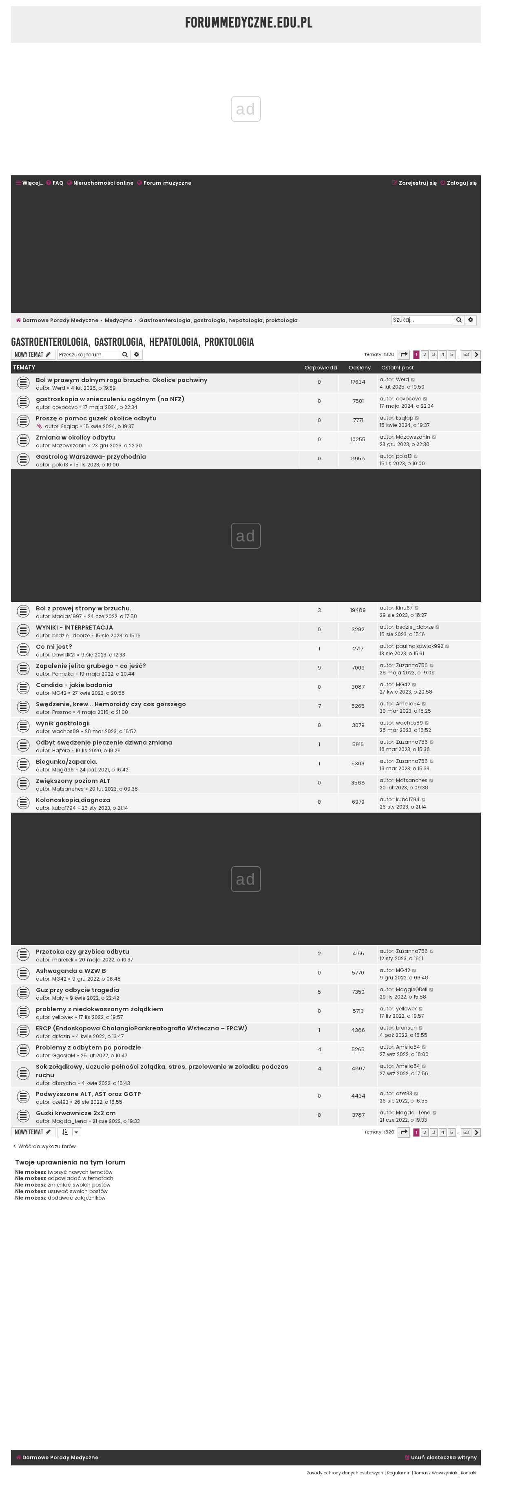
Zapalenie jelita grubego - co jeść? (91, 666)
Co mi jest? (54, 647)
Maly (58, 997)
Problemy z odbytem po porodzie (88, 1047)
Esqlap (69, 426)
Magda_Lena (69, 1121)
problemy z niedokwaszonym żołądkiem (100, 1009)
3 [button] (433, 354)
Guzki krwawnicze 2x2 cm (76, 1113)
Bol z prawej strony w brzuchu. (83, 608)
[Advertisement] (246, 250)
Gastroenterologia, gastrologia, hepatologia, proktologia (132, 342)
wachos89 (65, 731)
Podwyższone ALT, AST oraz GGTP (88, 1094)
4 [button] (442, 354)
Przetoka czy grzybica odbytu (82, 952)
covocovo (64, 407)
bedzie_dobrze (71, 635)
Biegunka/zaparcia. (66, 762)
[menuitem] (54, 183)
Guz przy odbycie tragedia (77, 990)
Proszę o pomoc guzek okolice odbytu (96, 418)
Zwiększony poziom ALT (73, 781)
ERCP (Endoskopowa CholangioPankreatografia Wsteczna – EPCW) (142, 1028)
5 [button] (451, 354)
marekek (62, 959)
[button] (404, 355)
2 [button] (424, 354)
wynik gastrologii (63, 723)
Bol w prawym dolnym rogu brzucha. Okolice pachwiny (122, 380)
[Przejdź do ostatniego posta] (413, 379)
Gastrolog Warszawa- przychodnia (91, 457)
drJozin (61, 1036)
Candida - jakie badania (74, 685)
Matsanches (68, 788)
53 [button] (466, 354)
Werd (58, 387)
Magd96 (63, 769)
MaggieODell (411, 989)
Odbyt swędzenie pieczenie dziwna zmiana (104, 742)
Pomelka (63, 673)
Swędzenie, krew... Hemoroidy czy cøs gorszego (111, 704)
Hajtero (61, 750)
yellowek (62, 1017)
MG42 (59, 692)
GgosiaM (63, 1055)
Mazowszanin (69, 445)
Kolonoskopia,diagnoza (73, 800)
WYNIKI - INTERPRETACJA (74, 627)
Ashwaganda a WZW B (71, 971)
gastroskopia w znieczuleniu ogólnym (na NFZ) (110, 399)
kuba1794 (64, 807)
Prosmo (61, 712)
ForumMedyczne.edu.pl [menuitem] (249, 22)
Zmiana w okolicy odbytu (75, 437)
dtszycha (64, 1083)
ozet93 (60, 1101)
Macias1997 (67, 616)
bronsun (406, 1027)
